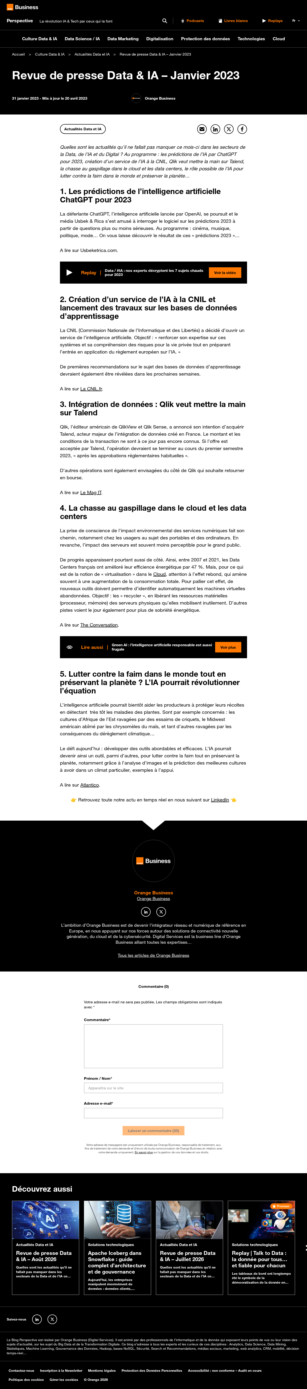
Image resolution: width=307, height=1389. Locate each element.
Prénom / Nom (98, 1078)
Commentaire (97, 1019)
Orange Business (153, 893)
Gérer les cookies (64, 1380)
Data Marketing (123, 38)
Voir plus (228, 647)
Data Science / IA (82, 38)
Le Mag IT (90, 492)
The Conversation (99, 625)
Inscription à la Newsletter (61, 1370)
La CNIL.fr (91, 389)
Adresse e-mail (98, 1103)
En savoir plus (144, 1152)
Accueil (18, 54)
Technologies (251, 38)
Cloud (279, 38)
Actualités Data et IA (92, 54)
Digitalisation (159, 38)
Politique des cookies (26, 1380)
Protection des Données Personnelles (152, 1370)
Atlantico (89, 785)
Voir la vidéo (225, 272)
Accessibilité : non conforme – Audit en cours (225, 1370)
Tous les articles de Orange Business (153, 955)
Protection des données (205, 38)
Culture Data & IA (39, 38)
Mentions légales (102, 1370)
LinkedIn (220, 800)
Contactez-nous (21, 1370)
